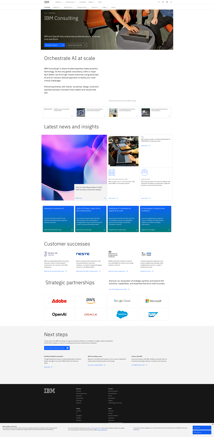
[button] (167, 2)
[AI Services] (63, 116)
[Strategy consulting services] (128, 116)
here (138, 429)
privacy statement (102, 430)
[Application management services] (160, 116)
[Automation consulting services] (95, 116)
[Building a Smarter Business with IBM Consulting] (139, 83)
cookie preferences (96, 428)
